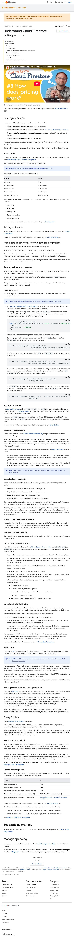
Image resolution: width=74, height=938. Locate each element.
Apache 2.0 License (25, 869)
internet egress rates (18, 817)
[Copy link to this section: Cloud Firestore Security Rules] (31, 543)
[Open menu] (3, 2)
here (10, 472)
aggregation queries (13, 409)
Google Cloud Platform (8, 919)
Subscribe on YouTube (32, 893)
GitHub (4, 896)
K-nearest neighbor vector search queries (24, 306)
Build (30, 26)
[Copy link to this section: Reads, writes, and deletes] (34, 267)
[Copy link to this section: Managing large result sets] (27, 479)
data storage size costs (18, 661)
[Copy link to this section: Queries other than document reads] (36, 519)
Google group (54, 890)
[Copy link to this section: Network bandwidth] (27, 741)
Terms (4, 929)
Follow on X (29, 890)
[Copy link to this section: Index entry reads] (20, 290)
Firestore (22, 8)
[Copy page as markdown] (20, 35)
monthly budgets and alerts (46, 844)
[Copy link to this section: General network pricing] (26, 770)
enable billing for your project (21, 160)
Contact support (54, 884)
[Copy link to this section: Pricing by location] (26, 227)
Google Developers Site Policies (50, 869)
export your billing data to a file (14, 765)
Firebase (6, 26)
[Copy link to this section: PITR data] (16, 648)
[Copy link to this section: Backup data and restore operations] (45, 688)
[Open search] (48, 2)
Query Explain (54, 425)
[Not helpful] (69, 26)
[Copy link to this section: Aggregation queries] (23, 405)
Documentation (8, 8)
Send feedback (63, 31)
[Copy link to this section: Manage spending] (29, 839)
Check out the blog (31, 884)
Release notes (54, 893)
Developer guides (7, 884)
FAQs (51, 899)
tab (15, 852)
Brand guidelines (55, 896)
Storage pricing (50, 222)
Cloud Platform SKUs (61, 109)
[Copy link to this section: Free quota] (17, 154)
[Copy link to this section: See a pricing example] (34, 825)
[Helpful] (66, 26)
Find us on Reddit (31, 887)
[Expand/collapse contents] (15, 41)
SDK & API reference (8, 887)
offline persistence (57, 450)
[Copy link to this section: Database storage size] (29, 604)
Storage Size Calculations (45, 642)
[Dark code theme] (66, 320)
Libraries (4, 893)
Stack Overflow (54, 887)
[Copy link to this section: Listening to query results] (27, 430)
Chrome (4, 913)
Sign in (70, 2)
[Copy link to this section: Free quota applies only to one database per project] (62, 243)
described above (23, 411)
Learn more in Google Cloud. (24, 18)
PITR (13, 651)
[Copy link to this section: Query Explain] (20, 717)
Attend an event (30, 896)
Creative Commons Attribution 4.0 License (54, 868)
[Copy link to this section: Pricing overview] (27, 118)
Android (4, 910)
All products (5, 922)
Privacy (9, 929)
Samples (4, 890)
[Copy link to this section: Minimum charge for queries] (29, 532)
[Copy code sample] (69, 320)
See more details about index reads (56, 130)
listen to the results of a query (33, 434)
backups (15, 691)
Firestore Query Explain (26, 301)
